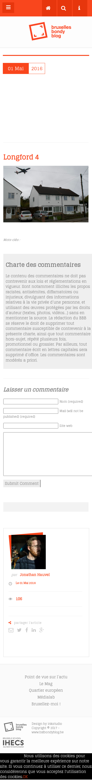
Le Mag (46, 683)
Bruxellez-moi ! (46, 704)
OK (25, 776)
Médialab (46, 697)
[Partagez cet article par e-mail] (12, 630)
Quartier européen (46, 690)
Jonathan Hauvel (35, 575)
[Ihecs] (13, 746)
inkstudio (55, 723)
